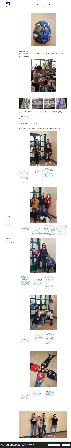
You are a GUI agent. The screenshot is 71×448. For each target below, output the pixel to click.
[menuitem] (7, 216)
